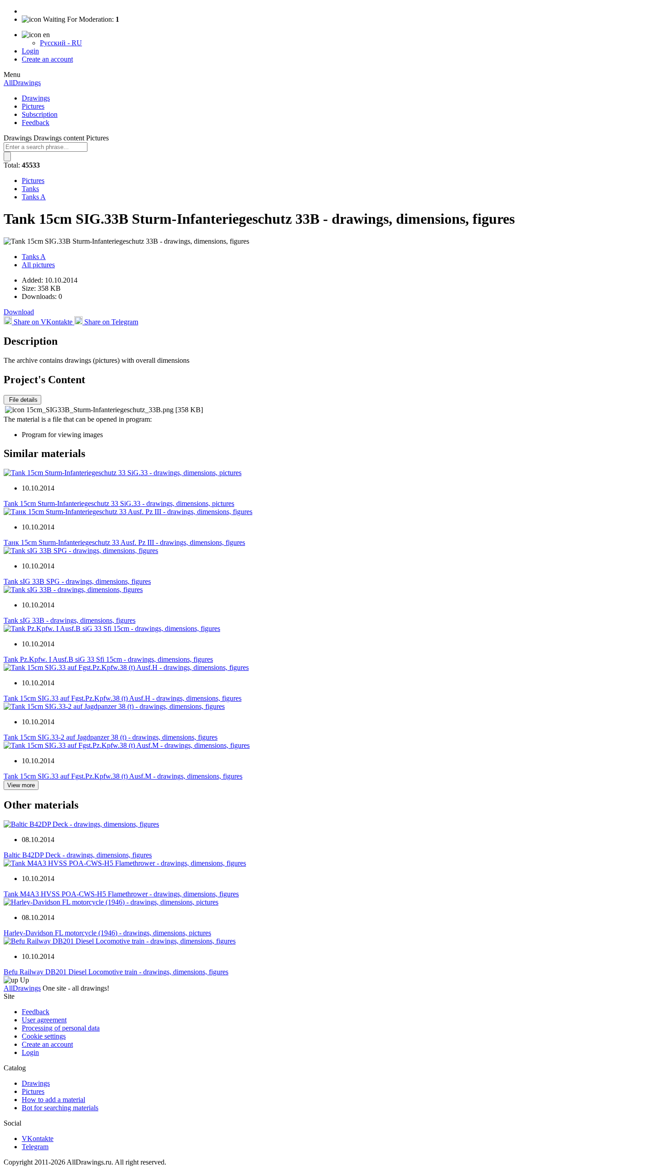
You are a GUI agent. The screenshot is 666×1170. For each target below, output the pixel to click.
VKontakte (37, 1138)
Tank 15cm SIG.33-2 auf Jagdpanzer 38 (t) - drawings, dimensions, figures (110, 737)
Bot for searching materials (60, 1108)
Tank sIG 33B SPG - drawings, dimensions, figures (77, 581)
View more (21, 785)
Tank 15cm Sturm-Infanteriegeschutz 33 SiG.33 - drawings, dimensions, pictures (119, 503)
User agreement (44, 1020)
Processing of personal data (61, 1028)
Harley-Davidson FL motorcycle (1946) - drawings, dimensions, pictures (107, 933)
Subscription (40, 114)
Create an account (47, 59)
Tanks (30, 189)
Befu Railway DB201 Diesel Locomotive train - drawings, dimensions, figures (116, 972)
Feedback (35, 122)
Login (30, 51)
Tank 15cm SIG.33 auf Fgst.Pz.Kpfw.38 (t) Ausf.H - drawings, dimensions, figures (122, 698)
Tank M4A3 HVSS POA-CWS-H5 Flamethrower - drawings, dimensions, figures (121, 894)
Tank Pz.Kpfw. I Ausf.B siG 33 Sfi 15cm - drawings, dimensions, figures (108, 659)
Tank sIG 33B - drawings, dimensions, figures (69, 620)
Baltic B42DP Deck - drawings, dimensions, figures (78, 855)
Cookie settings (44, 1036)
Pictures (33, 106)
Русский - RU (61, 43)
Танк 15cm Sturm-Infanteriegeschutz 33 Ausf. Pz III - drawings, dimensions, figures (124, 542)
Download (19, 312)
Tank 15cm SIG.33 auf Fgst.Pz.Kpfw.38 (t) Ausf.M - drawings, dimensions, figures (123, 776)
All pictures (38, 265)
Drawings (36, 98)
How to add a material (53, 1099)
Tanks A (34, 197)
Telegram (35, 1147)
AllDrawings (22, 83)
